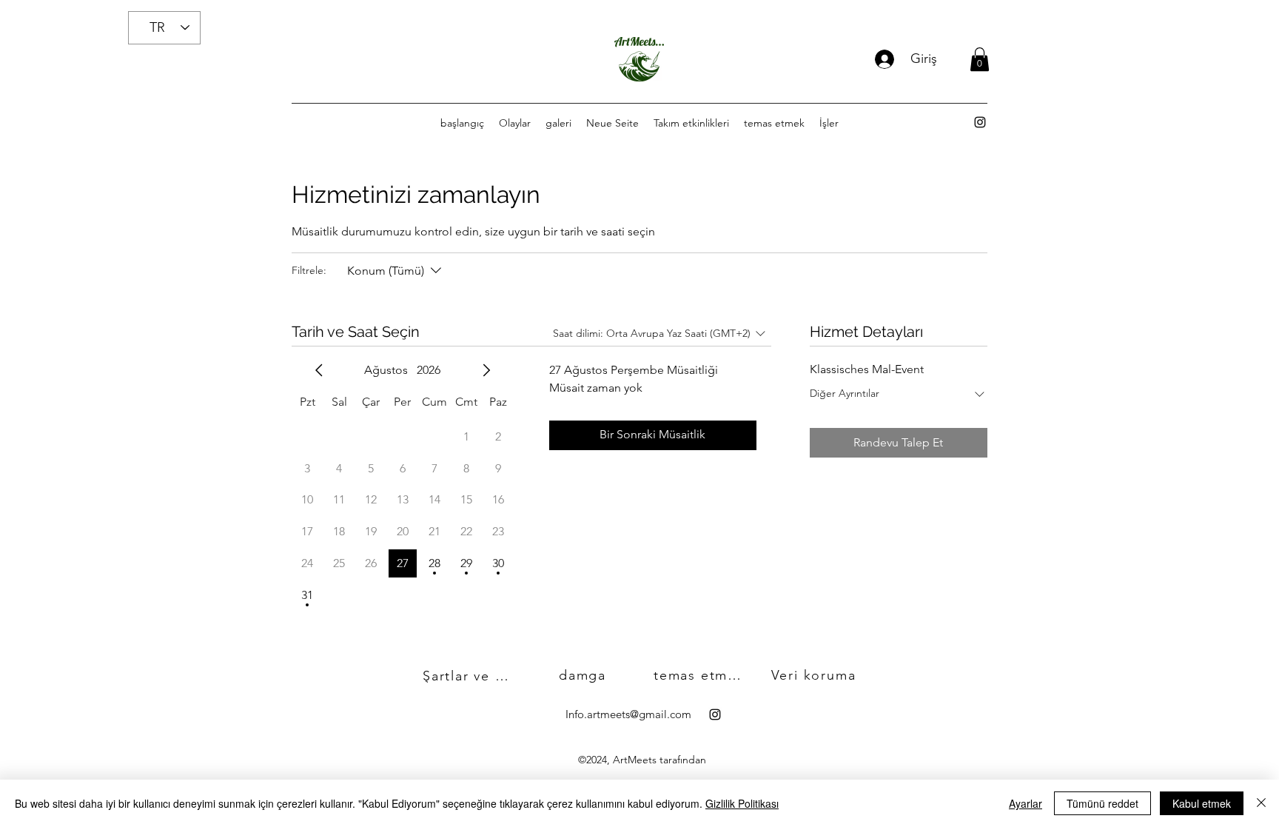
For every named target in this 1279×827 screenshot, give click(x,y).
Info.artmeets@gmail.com (628, 714)
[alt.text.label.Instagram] (980, 122)
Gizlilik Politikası (742, 803)
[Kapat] (1261, 803)
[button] (980, 59)
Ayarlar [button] (1025, 803)
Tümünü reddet (1102, 803)
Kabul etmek (1201, 803)
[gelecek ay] (486, 370)
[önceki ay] (319, 370)
